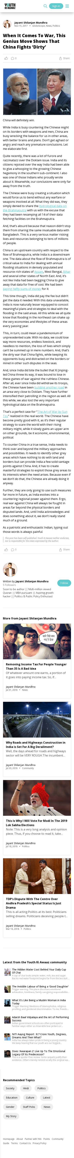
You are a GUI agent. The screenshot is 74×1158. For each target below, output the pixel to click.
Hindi (26, 1088)
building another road (49, 387)
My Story (11, 1116)
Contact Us (25, 1143)
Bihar (66, 272)
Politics (41, 1088)
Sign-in (56, 6)
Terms (14, 1143)
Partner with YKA (33, 1138)
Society (10, 1088)
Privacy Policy (39, 1143)
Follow (64, 583)
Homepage (9, 1138)
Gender (10, 1107)
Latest (46, 1097)
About (20, 1138)
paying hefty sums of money (22, 289)
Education (11, 1097)
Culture (30, 1097)
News (47, 1107)
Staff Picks (29, 1107)
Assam (38, 272)
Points (46, 1138)
